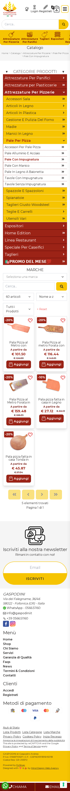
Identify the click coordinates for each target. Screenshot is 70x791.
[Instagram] (13, 624)
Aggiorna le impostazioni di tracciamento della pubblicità (34, 740)
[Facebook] (6, 624)
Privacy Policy (10, 746)
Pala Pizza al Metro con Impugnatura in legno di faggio (18, 344)
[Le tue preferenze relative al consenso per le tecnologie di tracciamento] (63, 784)
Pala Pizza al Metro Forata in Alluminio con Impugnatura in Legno (18, 401)
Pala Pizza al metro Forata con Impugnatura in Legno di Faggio (51, 344)
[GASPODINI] (10, 8)
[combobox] (30, 24)
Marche (35, 270)
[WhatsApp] (5, 786)
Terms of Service (32, 746)
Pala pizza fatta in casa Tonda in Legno (19, 458)
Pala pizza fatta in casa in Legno (51, 401)
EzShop (20, 765)
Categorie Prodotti (35, 71)
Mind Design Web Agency (45, 768)
